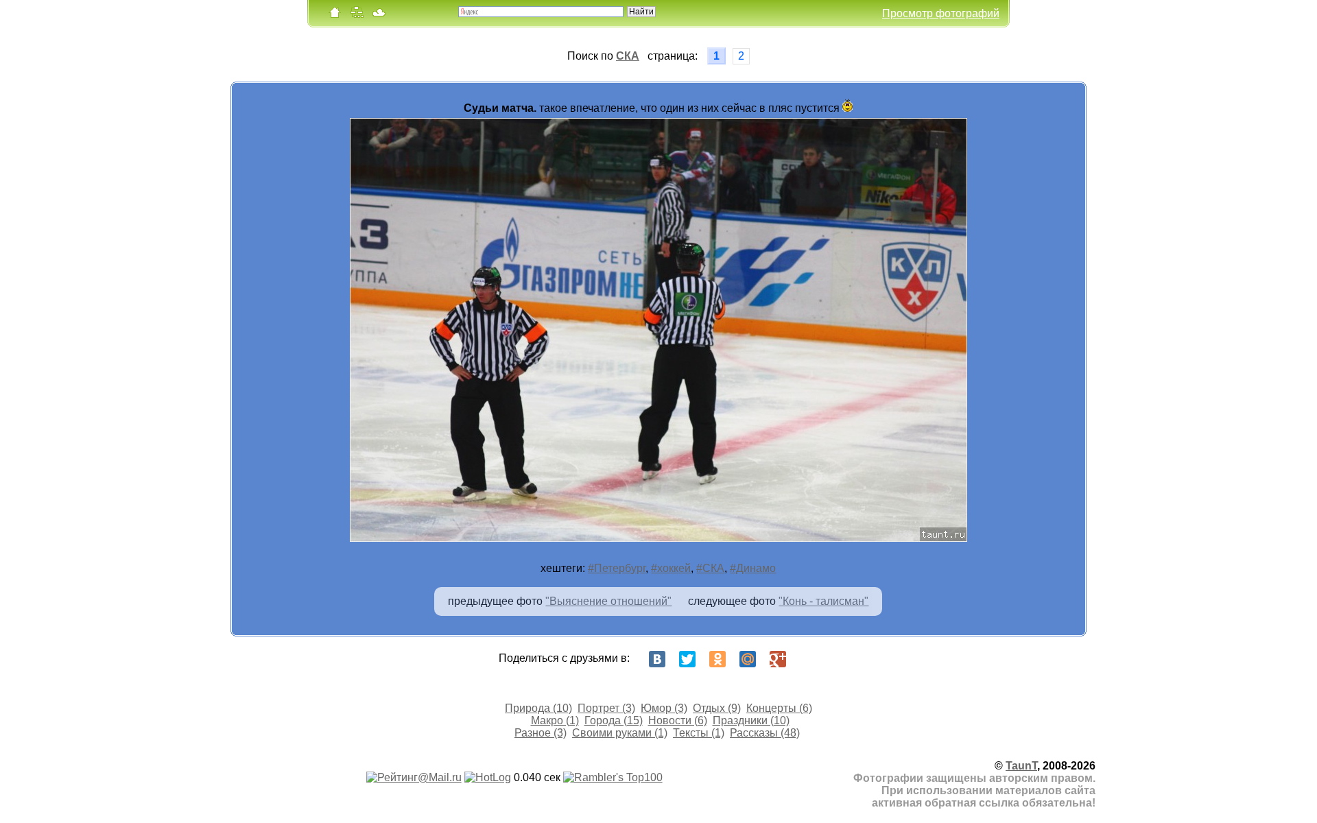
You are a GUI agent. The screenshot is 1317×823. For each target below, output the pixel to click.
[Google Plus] (778, 659)
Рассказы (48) (765, 733)
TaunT (1021, 766)
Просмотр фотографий (940, 13)
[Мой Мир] (747, 659)
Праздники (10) (751, 720)
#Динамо (753, 568)
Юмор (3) (664, 708)
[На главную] (335, 15)
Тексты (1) (698, 733)
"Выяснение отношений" (608, 601)
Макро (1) (555, 720)
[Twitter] (687, 659)
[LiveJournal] (808, 659)
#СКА (710, 568)
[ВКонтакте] (657, 659)
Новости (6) (677, 720)
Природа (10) (538, 708)
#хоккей (671, 568)
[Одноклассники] (717, 659)
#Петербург (616, 568)
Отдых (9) (717, 708)
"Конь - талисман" (823, 601)
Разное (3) (540, 733)
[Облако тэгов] (378, 15)
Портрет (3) (606, 708)
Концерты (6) (779, 708)
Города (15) (613, 720)
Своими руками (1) (619, 733)
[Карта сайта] (357, 15)
